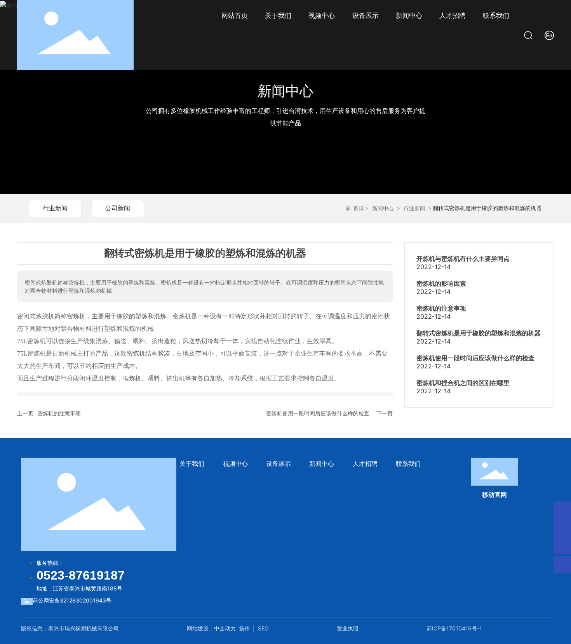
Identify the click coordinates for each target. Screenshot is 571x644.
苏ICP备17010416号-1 (454, 628)
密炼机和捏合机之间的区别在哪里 (463, 383)
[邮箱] (562, 527)
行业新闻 (55, 208)
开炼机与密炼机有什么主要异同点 (463, 258)
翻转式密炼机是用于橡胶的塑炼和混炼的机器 (478, 333)
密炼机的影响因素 (441, 283)
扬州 (244, 628)
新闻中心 (285, 90)
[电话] (562, 510)
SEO (263, 628)
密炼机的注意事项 (59, 413)
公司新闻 (117, 208)
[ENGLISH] (549, 34)
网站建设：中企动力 (211, 628)
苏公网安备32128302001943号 (72, 600)
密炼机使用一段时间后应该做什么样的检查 (317, 413)
